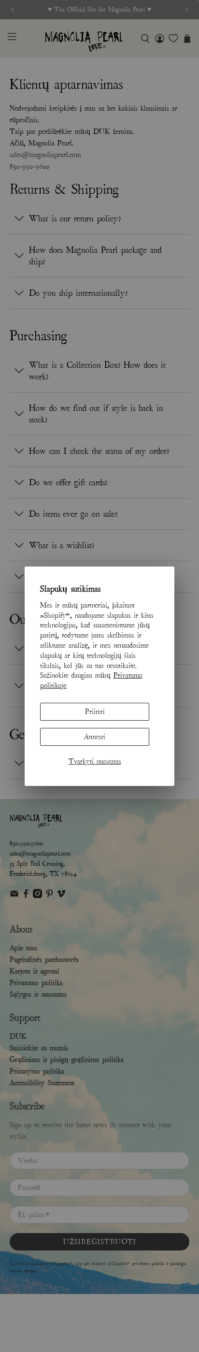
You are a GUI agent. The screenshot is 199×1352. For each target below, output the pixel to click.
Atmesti (94, 736)
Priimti (95, 711)
